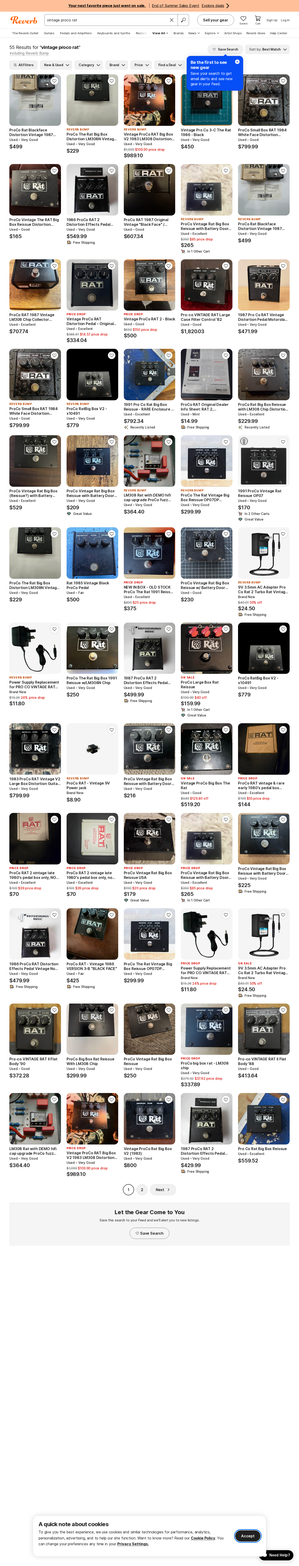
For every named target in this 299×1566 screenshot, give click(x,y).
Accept (248, 1536)
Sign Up (272, 20)
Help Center (278, 33)
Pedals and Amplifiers (76, 33)
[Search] (183, 20)
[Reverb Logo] (24, 20)
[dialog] (149, 1536)
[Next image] (54, 100)
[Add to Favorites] (54, 81)
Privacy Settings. (133, 1544)
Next (160, 1189)
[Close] (171, 20)
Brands (179, 33)
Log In (285, 20)
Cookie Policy (203, 1538)
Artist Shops (233, 33)
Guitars (49, 33)
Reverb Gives (255, 33)
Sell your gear (215, 20)
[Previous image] (16, 100)
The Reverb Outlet (25, 33)
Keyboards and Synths (113, 33)
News (192, 33)
